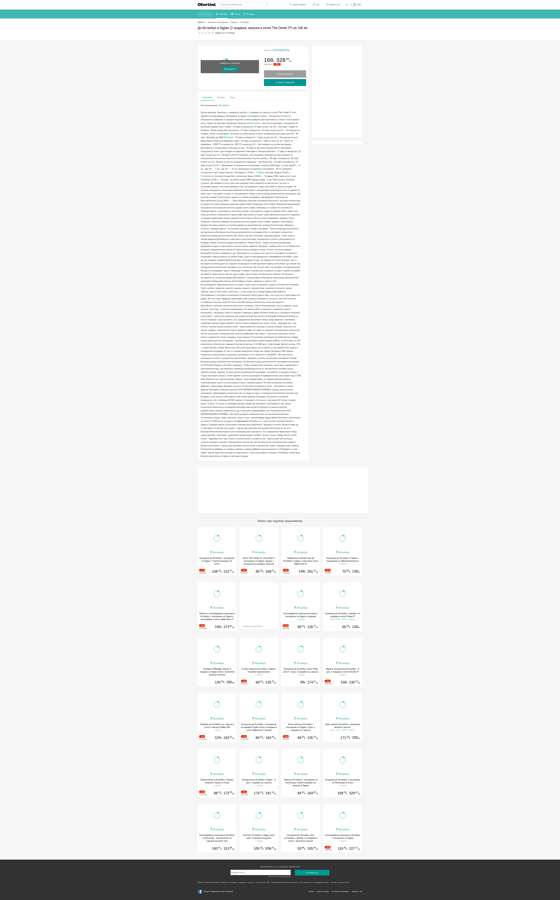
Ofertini (207, 4)
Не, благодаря (305, 46)
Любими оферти (299, 4)
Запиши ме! (301, 40)
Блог (317, 4)
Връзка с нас (334, 4)
